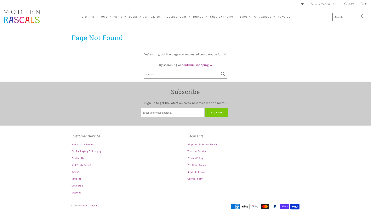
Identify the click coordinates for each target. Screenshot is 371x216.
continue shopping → (197, 65)
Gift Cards (77, 185)
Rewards (76, 178)
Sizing (75, 171)
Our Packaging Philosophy (86, 151)
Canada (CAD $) (321, 4)
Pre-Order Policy (196, 165)
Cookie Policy (195, 178)
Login (351, 3)
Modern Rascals (89, 205)
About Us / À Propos (82, 144)
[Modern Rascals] (22, 17)
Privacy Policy (195, 158)
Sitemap (76, 192)
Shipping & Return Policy (202, 144)
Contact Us (77, 158)
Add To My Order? (81, 165)
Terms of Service (197, 151)
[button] (90, 17)
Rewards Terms (196, 171)
